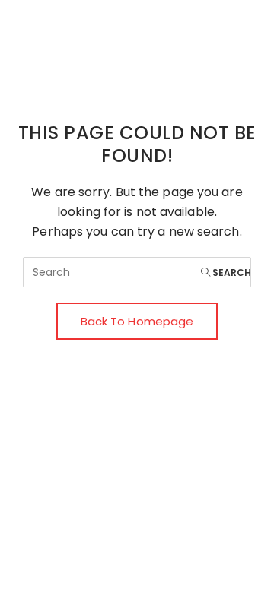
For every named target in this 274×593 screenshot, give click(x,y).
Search (230, 272)
